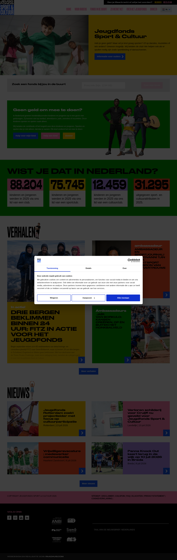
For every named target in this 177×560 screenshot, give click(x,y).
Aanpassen (87, 298)
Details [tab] (89, 268)
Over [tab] (125, 268)
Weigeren (54, 298)
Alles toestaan (123, 298)
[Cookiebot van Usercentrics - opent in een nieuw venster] (129, 260)
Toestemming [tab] (52, 268)
